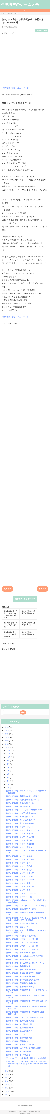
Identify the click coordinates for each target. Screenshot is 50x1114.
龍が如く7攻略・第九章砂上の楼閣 (20, 987)
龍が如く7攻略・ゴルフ (15, 1034)
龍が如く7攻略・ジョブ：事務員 (19, 870)
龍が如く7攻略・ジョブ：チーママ (20, 880)
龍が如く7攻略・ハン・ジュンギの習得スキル (24, 810)
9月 (8, 761)
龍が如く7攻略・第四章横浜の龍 (19, 1038)
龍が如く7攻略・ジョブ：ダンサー (20, 859)
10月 (9, 757)
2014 (7, 1088)
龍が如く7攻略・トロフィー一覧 (19, 897)
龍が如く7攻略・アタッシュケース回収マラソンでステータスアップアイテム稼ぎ (26, 919)
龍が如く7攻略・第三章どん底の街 (20, 1045)
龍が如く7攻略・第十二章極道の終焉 (21, 970)
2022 (7, 741)
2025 (7, 730)
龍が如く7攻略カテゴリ (25, 599)
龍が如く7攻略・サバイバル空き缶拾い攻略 (23, 1048)
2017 (7, 1078)
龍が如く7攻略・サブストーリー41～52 (22, 939)
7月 (8, 767)
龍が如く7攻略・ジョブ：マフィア (20, 873)
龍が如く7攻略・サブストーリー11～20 (22, 949)
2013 (7, 1091)
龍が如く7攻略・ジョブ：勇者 (18, 890)
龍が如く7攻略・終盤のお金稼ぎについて (22, 800)
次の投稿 (7, 589)
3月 (8, 781)
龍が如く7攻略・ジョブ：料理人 (19, 847)
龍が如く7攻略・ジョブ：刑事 (18, 883)
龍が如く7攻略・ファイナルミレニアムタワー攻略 (26, 906)
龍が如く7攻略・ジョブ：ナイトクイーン (22, 830)
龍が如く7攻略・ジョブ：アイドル (20, 834)
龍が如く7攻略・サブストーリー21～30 (22, 946)
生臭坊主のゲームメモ (20, 4)
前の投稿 (42, 589)
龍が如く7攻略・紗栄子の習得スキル (21, 813)
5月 (8, 774)
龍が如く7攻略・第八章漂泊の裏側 (20, 1021)
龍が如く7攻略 (42, 30)
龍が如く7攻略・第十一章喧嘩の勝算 (21, 976)
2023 (7, 737)
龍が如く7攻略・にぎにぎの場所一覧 (21, 936)
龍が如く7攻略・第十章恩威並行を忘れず (22, 980)
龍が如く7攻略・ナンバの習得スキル (21, 820)
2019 (7, 1071)
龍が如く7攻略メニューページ (16, 88)
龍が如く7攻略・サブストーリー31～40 (22, 942)
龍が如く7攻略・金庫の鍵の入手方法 (21, 909)
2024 (7, 734)
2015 (7, 1084)
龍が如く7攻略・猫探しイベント (19, 927)
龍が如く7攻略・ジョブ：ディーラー (21, 827)
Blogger (28, 1105)
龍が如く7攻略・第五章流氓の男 (19, 1031)
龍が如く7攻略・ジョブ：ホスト (19, 863)
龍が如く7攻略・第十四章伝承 (18, 959)
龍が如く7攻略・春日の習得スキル (20, 823)
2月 (8, 784)
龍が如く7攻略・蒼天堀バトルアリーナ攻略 (23, 973)
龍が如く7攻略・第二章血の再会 (19, 1051)
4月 (8, 778)
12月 (9, 750)
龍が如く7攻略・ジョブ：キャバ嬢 (20, 837)
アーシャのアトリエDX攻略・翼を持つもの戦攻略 (26, 1058)
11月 (9, 754)
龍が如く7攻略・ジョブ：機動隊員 (20, 844)
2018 (7, 1074)
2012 (7, 1095)
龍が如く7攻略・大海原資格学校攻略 (21, 983)
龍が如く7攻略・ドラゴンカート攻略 (21, 953)
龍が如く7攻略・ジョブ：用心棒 (19, 866)
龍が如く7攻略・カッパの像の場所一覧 (22, 923)
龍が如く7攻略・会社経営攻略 (18, 966)
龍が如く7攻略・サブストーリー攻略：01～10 (24, 1017)
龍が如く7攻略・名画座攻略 (17, 1041)
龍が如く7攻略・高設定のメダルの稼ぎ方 (22, 796)
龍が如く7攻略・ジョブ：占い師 (19, 840)
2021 (7, 744)
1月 (8, 788)
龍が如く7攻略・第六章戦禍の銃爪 (20, 1028)
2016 (7, 1081)
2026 (7, 727)
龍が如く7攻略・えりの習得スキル (20, 803)
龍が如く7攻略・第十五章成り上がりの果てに (24, 956)
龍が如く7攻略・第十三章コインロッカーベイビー (26, 963)
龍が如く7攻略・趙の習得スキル (19, 806)
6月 (8, 771)
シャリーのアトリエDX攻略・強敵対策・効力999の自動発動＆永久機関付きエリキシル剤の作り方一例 (26, 1063)
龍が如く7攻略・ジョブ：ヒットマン (21, 876)
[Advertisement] (25, 59)
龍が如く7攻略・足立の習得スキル (20, 817)
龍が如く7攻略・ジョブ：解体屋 (19, 856)
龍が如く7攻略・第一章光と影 (18, 1055)
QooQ (28, 1113)
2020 (7, 747)
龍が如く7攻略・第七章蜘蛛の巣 (19, 1024)
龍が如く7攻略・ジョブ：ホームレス (21, 887)
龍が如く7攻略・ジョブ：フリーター (21, 893)
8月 (8, 764)
